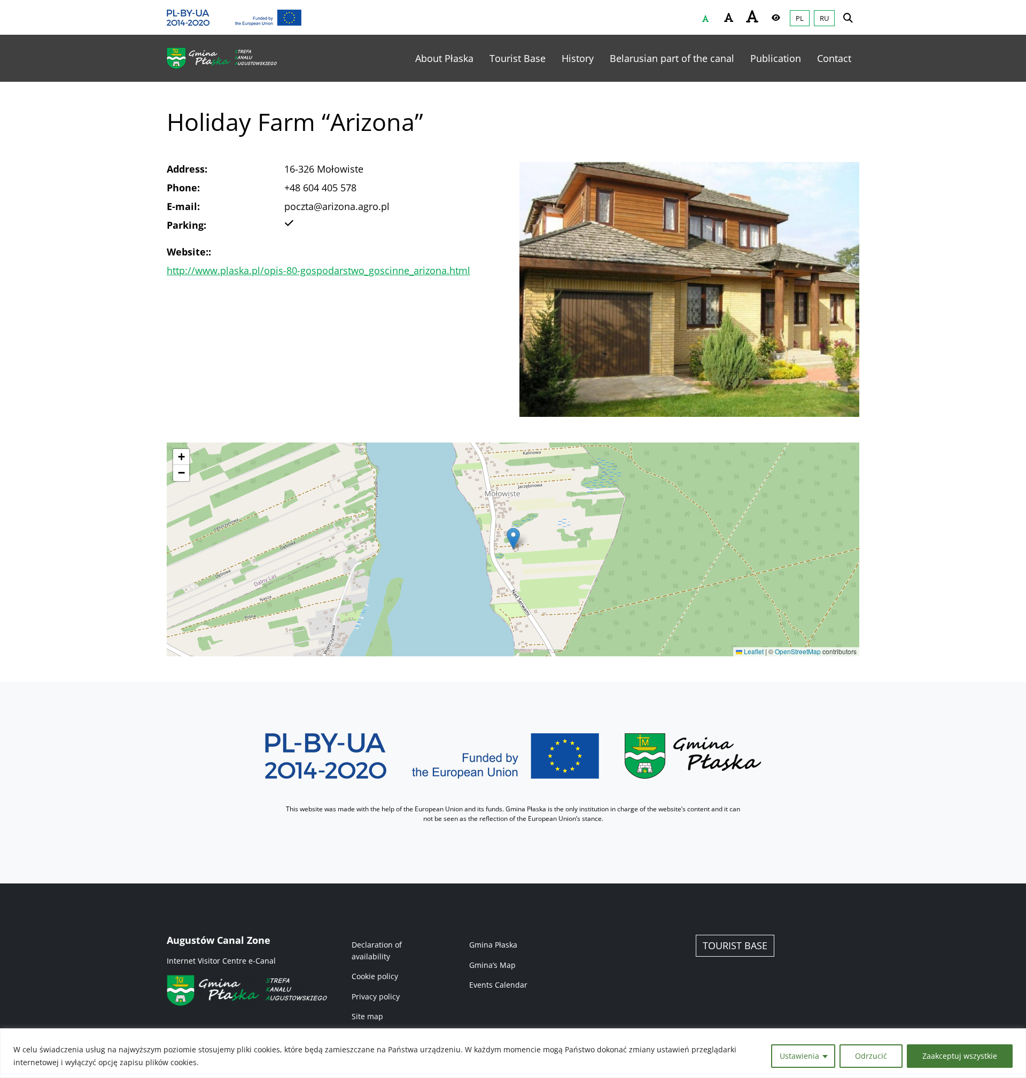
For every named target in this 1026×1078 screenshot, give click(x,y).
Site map (367, 1016)
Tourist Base (517, 58)
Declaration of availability (377, 950)
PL (800, 18)
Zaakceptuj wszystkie (959, 1056)
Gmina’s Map (492, 965)
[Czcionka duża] (752, 16)
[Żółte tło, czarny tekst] (776, 17)
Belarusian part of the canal (672, 58)
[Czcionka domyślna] (705, 18)
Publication (775, 58)
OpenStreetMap (798, 651)
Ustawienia (799, 1056)
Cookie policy (375, 976)
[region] (513, 1053)
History (578, 58)
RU (824, 18)
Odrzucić (871, 1056)
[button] (513, 538)
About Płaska (444, 58)
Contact (834, 58)
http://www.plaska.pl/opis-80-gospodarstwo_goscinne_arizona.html (318, 270)
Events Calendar (498, 985)
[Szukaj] (848, 17)
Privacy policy (376, 996)
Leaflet (753, 651)
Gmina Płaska (493, 945)
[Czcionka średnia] (729, 17)
